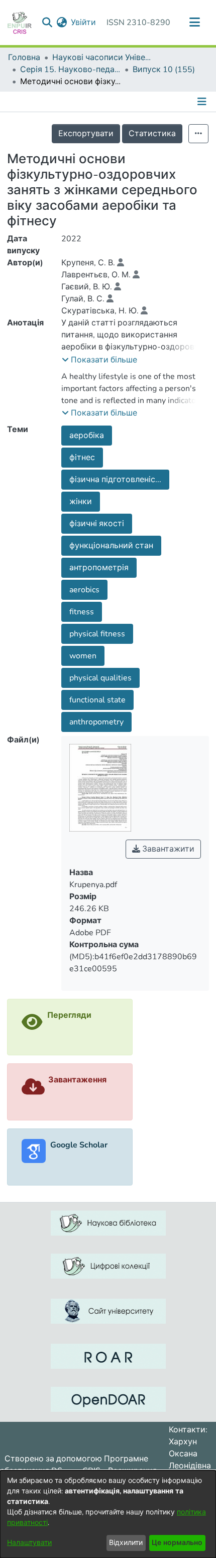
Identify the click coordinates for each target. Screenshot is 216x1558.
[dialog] (108, 1514)
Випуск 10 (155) (164, 69)
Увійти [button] (84, 22)
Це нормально (177, 1542)
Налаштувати (29, 1542)
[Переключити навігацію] (194, 22)
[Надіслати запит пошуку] (47, 23)
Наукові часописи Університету (102, 57)
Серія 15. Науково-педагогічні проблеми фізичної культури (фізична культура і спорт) (70, 69)
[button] (99, 359)
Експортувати (86, 133)
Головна (24, 57)
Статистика (152, 133)
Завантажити (167, 849)
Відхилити (126, 1542)
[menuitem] (61, 23)
